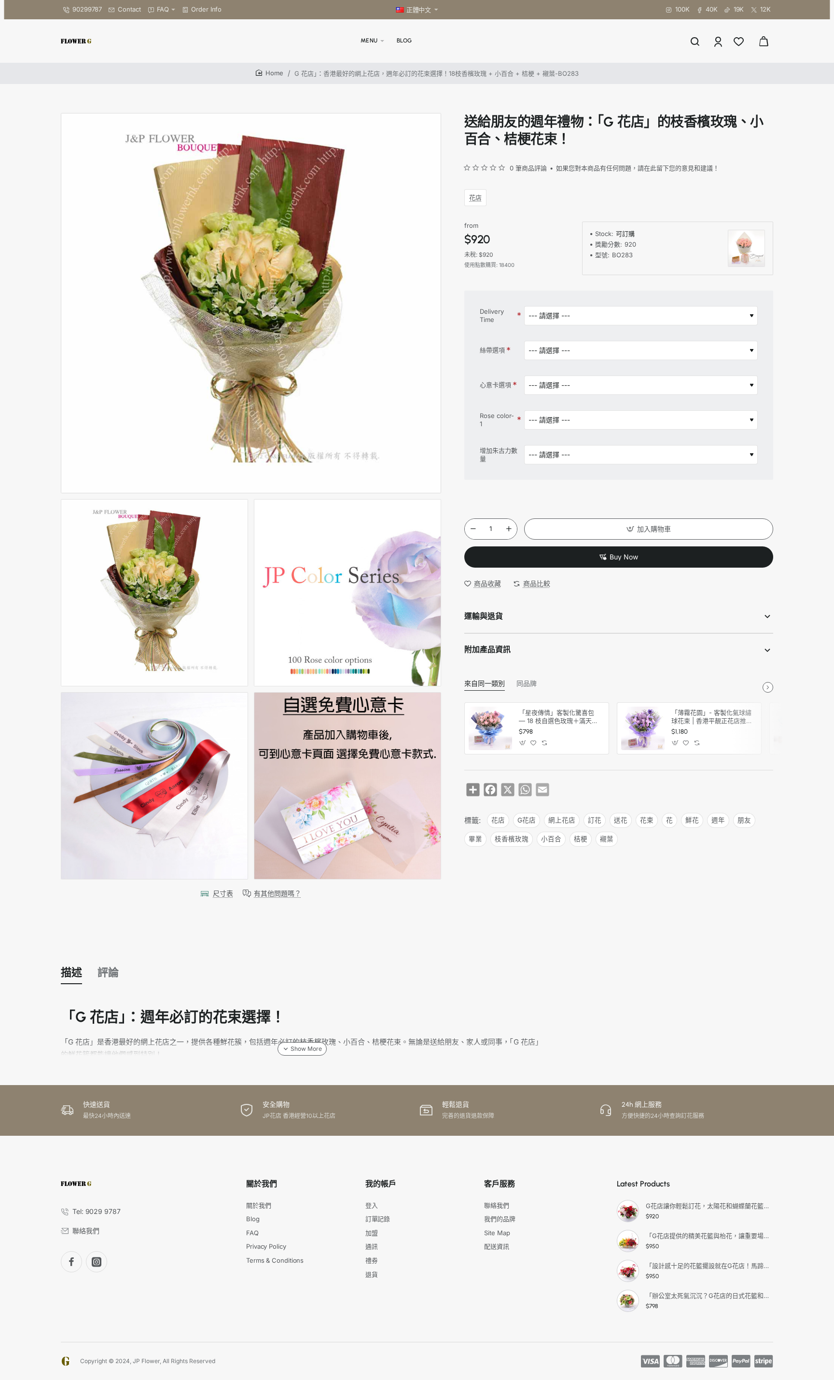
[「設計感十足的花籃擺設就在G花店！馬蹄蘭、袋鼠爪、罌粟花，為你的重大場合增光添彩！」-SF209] (628, 1271)
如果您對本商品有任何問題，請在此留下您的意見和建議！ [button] (637, 168)
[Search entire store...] (695, 41)
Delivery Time (492, 315)
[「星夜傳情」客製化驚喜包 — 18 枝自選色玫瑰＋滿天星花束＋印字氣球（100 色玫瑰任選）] (490, 728)
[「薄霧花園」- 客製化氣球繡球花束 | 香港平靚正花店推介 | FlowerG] (643, 728)
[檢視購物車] (763, 41)
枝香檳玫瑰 (511, 839)
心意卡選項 (495, 385)
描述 (71, 972)
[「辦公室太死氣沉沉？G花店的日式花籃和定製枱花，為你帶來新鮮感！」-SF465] (628, 1301)
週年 (718, 820)
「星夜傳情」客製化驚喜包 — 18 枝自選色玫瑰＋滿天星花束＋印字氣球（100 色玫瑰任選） (559, 717)
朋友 (744, 820)
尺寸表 (223, 893)
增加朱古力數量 (498, 454)
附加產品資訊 (487, 649)
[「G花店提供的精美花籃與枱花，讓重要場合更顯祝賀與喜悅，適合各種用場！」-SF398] (628, 1241)
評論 (108, 972)
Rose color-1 (497, 420)
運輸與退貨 (483, 616)
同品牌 (526, 684)
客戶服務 (499, 1183)
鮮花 (692, 820)
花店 (475, 197)
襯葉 (606, 839)
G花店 (526, 820)
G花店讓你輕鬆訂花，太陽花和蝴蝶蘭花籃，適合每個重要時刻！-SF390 (708, 1206)
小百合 (551, 839)
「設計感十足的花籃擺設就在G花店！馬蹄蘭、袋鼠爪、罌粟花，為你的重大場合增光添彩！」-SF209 (708, 1265)
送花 (620, 820)
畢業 (475, 839)
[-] (473, 529)
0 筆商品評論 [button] (528, 168)
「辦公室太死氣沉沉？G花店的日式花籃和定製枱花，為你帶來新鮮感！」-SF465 (708, 1295)
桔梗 (580, 839)
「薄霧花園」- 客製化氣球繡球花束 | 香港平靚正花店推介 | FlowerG (711, 717)
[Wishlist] (739, 41)
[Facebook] (71, 1261)
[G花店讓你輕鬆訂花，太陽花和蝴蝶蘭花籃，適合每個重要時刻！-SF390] (628, 1211)
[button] (648, 529)
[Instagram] (96, 1261)
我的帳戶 (380, 1183)
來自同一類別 (484, 684)
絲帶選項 (492, 350)
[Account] (719, 41)
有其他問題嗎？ (277, 893)
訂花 (594, 820)
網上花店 (561, 820)
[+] (508, 529)
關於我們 (261, 1183)
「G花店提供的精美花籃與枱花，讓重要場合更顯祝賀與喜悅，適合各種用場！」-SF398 (708, 1236)
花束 (646, 820)
